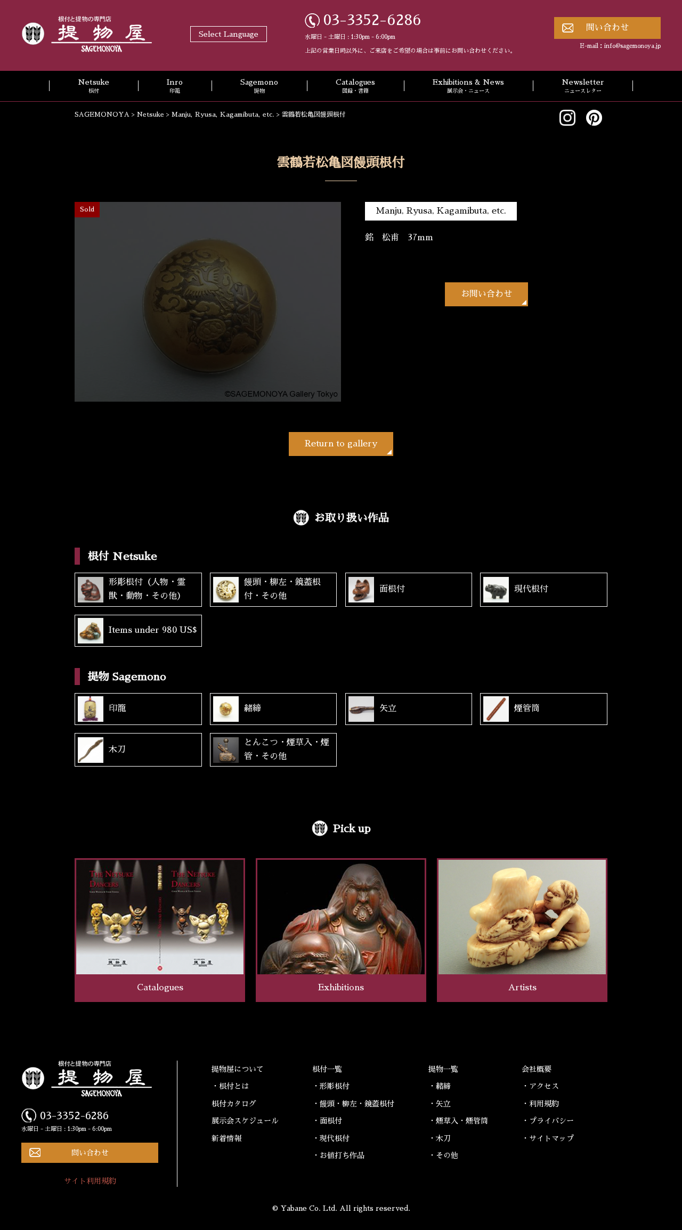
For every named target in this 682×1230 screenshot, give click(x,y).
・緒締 (439, 1086)
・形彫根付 (331, 1086)
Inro (175, 86)
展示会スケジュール (245, 1121)
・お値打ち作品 (338, 1155)
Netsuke (93, 86)
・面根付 (327, 1121)
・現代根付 (331, 1138)
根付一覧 (327, 1069)
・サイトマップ (548, 1138)
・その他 (443, 1155)
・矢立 (439, 1103)
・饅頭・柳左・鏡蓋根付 (353, 1103)
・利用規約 (540, 1103)
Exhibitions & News (468, 86)
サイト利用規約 (90, 1181)
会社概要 (536, 1069)
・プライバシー (548, 1121)
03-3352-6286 (372, 20)
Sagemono (259, 86)
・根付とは (230, 1086)
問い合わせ (607, 27)
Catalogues (355, 86)
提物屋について (238, 1069)
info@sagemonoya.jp (632, 46)
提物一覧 (443, 1069)
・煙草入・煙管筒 (458, 1121)
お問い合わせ (486, 294)
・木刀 (439, 1138)
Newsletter (583, 86)
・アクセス (540, 1086)
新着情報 (226, 1138)
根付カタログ (234, 1103)
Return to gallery (341, 443)
